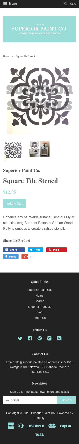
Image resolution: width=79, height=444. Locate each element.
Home (6, 56)
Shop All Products (39, 306)
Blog (40, 312)
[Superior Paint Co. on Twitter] (20, 339)
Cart (72, 3)
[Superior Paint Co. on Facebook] (29, 339)
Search (39, 301)
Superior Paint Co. (39, 289)
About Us (39, 318)
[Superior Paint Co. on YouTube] (59, 339)
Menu (12, 3)
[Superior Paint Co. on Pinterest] (39, 339)
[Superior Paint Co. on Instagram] (49, 339)
